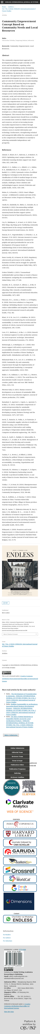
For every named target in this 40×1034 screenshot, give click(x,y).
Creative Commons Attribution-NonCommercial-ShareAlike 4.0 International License (20, 678)
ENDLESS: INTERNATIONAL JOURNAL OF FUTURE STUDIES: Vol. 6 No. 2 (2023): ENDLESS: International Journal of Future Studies (21, 699)
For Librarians (7, 941)
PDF (6, 603)
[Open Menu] (2, 2)
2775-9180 (22, 950)
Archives (11, 7)
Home (4, 7)
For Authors (7, 938)
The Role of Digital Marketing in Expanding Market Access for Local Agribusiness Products (19, 719)
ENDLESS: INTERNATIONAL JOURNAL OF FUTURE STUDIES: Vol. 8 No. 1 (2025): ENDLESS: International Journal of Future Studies (21, 711)
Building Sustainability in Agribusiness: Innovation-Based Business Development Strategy (22, 706)
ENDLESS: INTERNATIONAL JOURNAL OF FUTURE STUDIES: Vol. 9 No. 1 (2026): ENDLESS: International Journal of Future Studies (19, 724)
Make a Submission (11, 735)
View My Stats (9, 1012)
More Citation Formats (10, 634)
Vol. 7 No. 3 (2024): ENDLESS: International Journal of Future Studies (18, 10)
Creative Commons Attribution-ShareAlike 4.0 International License (17, 1006)
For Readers (7, 935)
